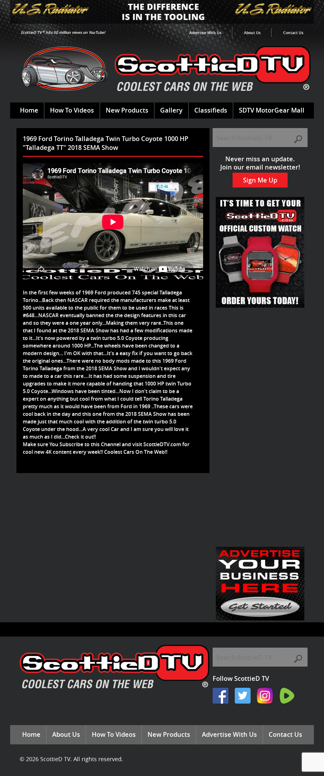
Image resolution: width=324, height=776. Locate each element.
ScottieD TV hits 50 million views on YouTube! (63, 32)
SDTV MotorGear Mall (271, 110)
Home (29, 110)
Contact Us (293, 32)
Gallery (171, 110)
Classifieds (210, 110)
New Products (127, 110)
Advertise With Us (205, 32)
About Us (252, 32)
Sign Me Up (260, 180)
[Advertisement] (135, 493)
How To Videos (72, 110)
